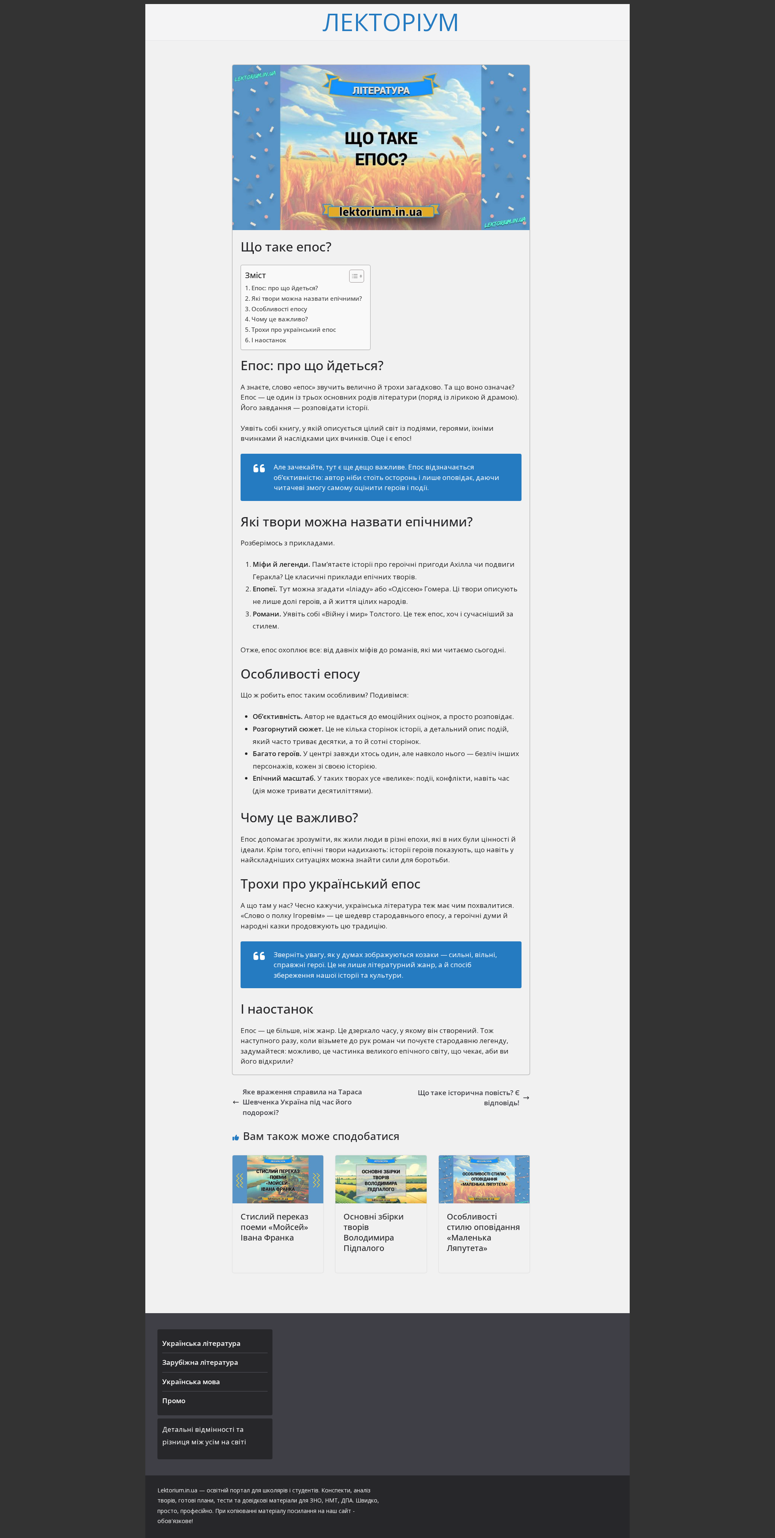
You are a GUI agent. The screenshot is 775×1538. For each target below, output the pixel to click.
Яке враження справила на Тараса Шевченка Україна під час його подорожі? (302, 1102)
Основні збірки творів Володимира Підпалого (374, 1232)
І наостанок (268, 340)
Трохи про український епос (293, 329)
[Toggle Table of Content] (352, 276)
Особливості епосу (279, 309)
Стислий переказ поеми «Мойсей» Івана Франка (274, 1227)
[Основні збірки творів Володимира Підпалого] (380, 1160)
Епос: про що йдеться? (284, 288)
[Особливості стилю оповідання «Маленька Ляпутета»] (484, 1160)
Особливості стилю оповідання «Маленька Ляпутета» (483, 1232)
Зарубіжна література (200, 1362)
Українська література (201, 1343)
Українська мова (191, 1381)
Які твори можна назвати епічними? (306, 298)
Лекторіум (391, 21)
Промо (173, 1400)
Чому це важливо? (279, 319)
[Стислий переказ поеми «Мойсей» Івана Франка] (277, 1160)
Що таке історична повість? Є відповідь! (468, 1098)
